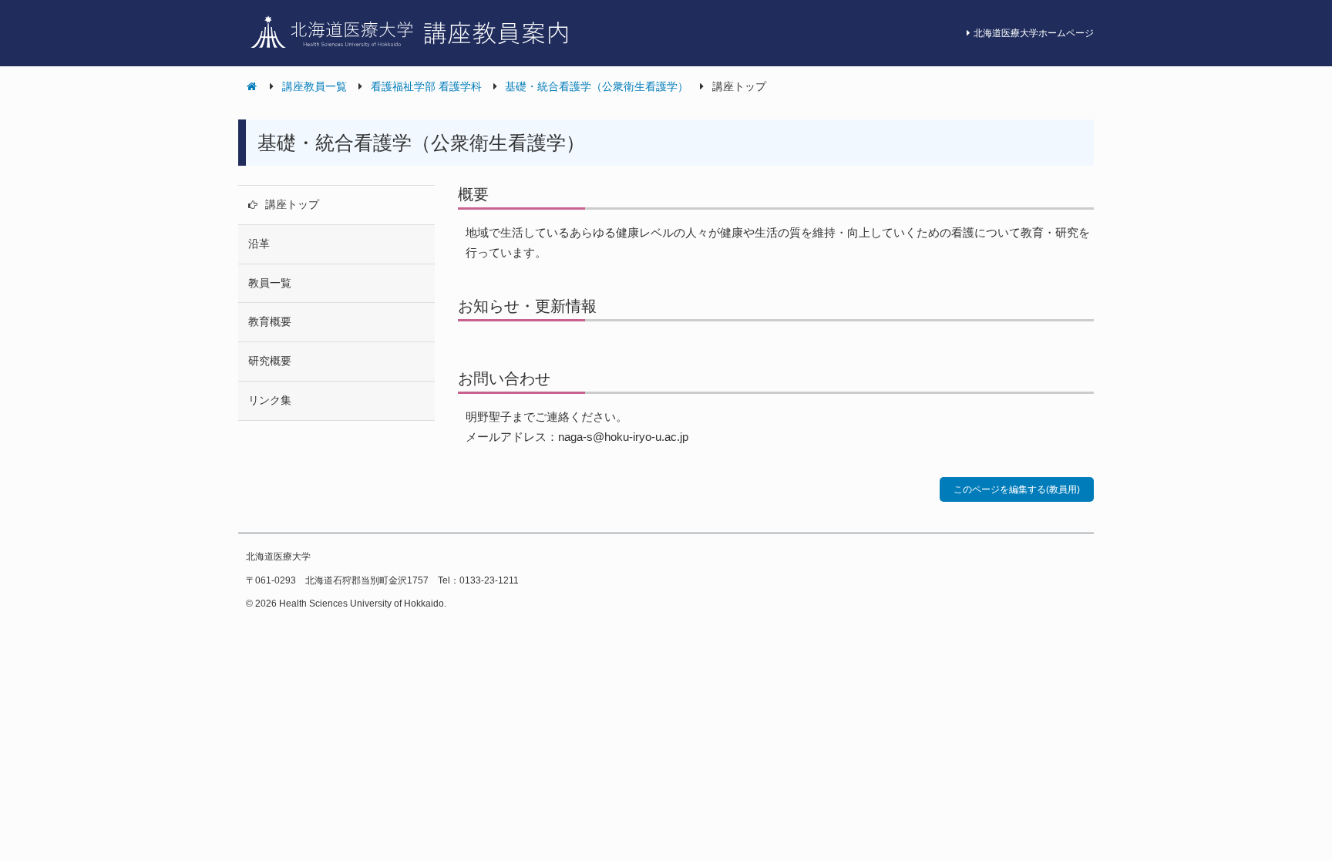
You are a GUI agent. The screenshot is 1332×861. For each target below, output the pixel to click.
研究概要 (269, 361)
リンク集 (269, 400)
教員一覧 (269, 283)
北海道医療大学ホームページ (1034, 33)
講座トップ (292, 204)
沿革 (259, 243)
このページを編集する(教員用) (1017, 489)
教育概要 (269, 321)
